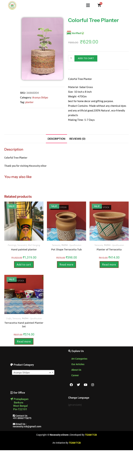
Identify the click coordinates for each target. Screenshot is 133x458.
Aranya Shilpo (40, 97)
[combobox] (33, 372)
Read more (66, 264)
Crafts (8, 318)
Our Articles (77, 364)
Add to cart (86, 58)
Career (75, 375)
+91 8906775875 (20, 418)
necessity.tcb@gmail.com (25, 426)
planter (29, 102)
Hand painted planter (24, 249)
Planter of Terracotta (109, 249)
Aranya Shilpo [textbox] (32, 372)
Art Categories (79, 358)
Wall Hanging (34, 245)
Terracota (56, 245)
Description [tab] (56, 138)
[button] (88, 5)
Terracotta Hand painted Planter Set (24, 324)
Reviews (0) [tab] (77, 138)
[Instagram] (93, 385)
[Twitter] (78, 385)
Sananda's (22, 245)
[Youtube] (85, 385)
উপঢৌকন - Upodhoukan (71, 245)
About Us (76, 369)
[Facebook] (71, 385)
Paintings (12, 245)
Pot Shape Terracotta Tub (66, 249)
